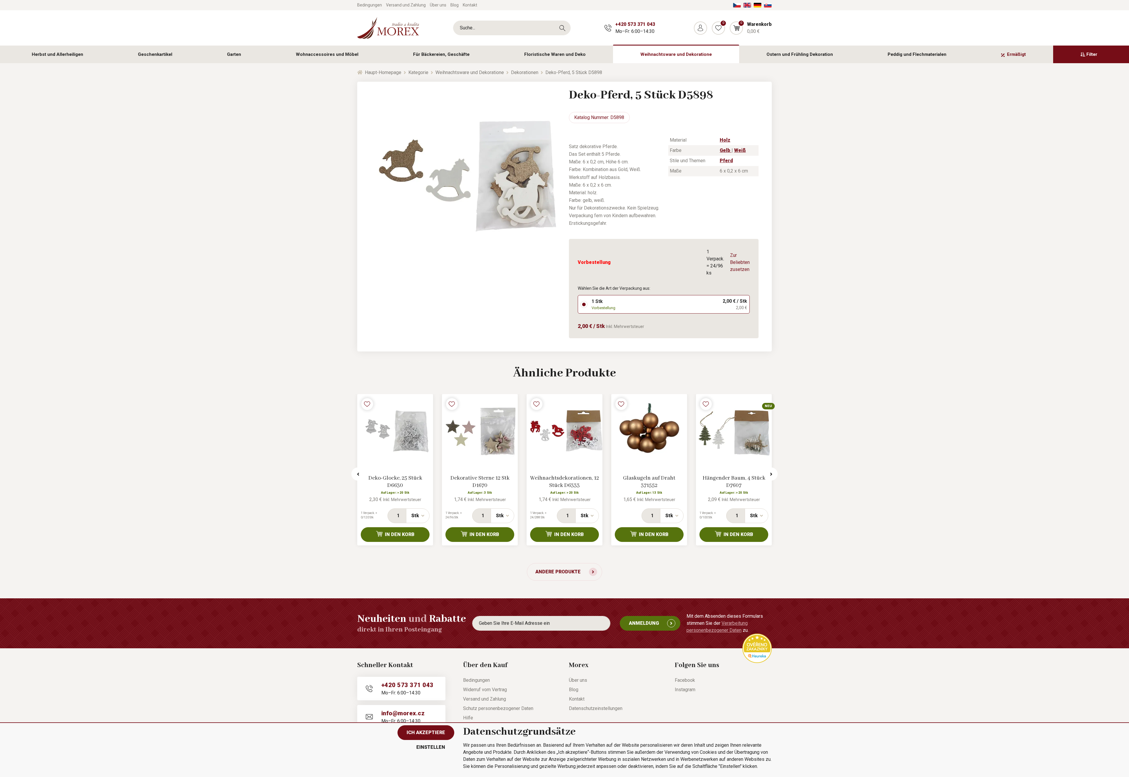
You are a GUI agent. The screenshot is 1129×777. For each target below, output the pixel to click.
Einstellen (430, 747)
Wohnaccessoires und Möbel (327, 54)
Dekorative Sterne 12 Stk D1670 (480, 482)
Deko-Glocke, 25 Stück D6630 (395, 482)
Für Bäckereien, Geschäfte (441, 54)
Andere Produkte (558, 572)
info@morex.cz (403, 713)
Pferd (726, 160)
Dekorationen (524, 72)
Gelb (725, 150)
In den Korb (400, 534)
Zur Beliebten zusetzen (740, 262)
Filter (1091, 54)
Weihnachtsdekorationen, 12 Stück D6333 (564, 482)
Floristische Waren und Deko (555, 54)
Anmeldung (644, 623)
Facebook (685, 680)
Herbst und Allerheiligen (57, 54)
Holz (725, 140)
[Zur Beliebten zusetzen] (367, 404)
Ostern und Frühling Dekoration (799, 54)
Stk (415, 515)
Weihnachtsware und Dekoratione (676, 54)
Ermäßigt (1016, 54)
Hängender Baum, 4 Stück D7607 (734, 482)
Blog (454, 5)
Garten (234, 54)
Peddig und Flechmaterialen (917, 54)
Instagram (685, 689)
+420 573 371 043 (635, 24)
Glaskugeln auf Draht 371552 (649, 482)
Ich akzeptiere (426, 732)
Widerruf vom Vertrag (485, 689)
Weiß (740, 150)
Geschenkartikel (155, 54)
